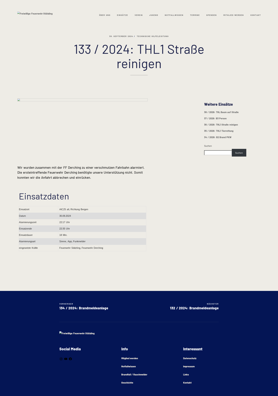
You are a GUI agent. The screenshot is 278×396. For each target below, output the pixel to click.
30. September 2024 (121, 36)
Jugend (153, 15)
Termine (195, 15)
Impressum (189, 366)
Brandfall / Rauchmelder (134, 374)
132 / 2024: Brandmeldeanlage (194, 306)
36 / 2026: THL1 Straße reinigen (221, 124)
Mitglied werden (233, 15)
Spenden (211, 15)
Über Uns (104, 15)
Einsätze (122, 15)
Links (186, 374)
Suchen (208, 145)
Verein (139, 15)
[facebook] (70, 358)
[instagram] (61, 358)
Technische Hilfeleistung (153, 36)
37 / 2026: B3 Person (215, 118)
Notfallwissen (174, 15)
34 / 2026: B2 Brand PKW (217, 137)
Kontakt (255, 15)
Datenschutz (189, 358)
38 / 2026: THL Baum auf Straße (221, 112)
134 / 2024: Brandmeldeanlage (83, 308)
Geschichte (127, 382)
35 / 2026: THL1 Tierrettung (218, 130)
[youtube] (65, 358)
